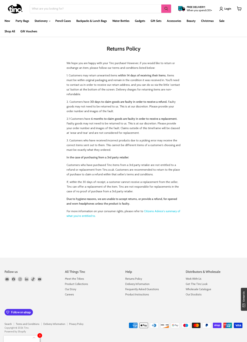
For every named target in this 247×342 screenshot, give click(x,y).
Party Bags (22, 21)
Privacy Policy (76, 323)
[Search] (166, 9)
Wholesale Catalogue (198, 289)
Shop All (10, 31)
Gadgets (140, 21)
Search (8, 323)
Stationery (41, 21)
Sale (221, 21)
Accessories (174, 21)
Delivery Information (137, 284)
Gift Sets (156, 21)
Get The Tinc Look (197, 284)
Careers (69, 294)
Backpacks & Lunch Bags (91, 21)
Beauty (191, 21)
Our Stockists (194, 294)
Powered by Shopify (15, 331)
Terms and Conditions (27, 323)
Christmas (207, 21)
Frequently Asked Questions (142, 289)
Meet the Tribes (74, 278)
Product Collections (76, 284)
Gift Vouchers (28, 31)
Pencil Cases (63, 21)
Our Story (70, 289)
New (7, 21)
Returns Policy (133, 278)
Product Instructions (137, 294)
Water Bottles (120, 21)
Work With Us (193, 278)
